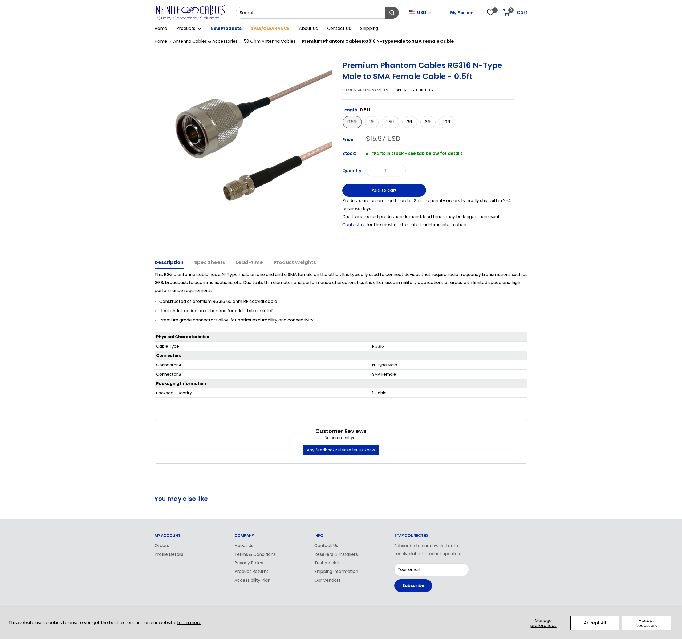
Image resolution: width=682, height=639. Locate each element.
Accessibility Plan (252, 580)
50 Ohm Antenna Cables (269, 41)
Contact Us (339, 28)
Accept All (595, 623)
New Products (226, 28)
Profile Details (169, 554)
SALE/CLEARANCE (270, 28)
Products (185, 28)
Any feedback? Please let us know (341, 450)
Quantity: (352, 171)
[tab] (169, 263)
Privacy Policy (248, 563)
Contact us (354, 225)
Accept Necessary (646, 623)
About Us (308, 28)
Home (161, 28)
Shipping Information (336, 571)
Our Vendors (327, 580)
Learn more (189, 623)
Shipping (369, 28)
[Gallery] (246, 149)
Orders (162, 545)
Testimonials (327, 563)
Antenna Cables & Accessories (205, 41)
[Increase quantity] (399, 170)
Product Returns (251, 571)
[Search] (392, 13)
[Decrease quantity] (371, 170)
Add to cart (384, 190)
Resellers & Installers (336, 554)
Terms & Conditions (254, 554)
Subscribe (413, 585)
